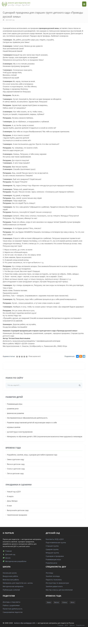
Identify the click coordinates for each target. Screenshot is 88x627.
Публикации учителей (11, 590)
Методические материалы (13, 586)
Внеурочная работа (10, 576)
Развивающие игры (53, 559)
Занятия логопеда (53, 576)
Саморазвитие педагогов (12, 612)
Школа (7, 558)
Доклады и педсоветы (11, 602)
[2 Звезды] (20, 356)
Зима (49, 602)
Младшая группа (52, 553)
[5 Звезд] (27, 356)
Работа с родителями (11, 605)
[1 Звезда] (17, 356)
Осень (64, 602)
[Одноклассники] (80, 356)
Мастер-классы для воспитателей (59, 590)
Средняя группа (52, 549)
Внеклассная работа (11, 580)
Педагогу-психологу (54, 580)
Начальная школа (10, 573)
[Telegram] (83, 356)
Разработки (80, 625)
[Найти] (79, 385)
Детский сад (10, 20)
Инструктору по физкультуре (57, 583)
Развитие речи (51, 563)
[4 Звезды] (24, 356)
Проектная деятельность (12, 609)
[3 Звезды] (22, 356)
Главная (8, 551)
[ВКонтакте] (77, 356)
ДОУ (66, 625)
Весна (56, 602)
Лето (72, 602)
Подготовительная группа (56, 542)
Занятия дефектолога (54, 586)
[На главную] (16, 4)
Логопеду (49, 573)
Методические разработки (15, 561)
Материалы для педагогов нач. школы (18, 583)
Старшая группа (52, 546)
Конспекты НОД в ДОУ (55, 539)
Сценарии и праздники (55, 556)
